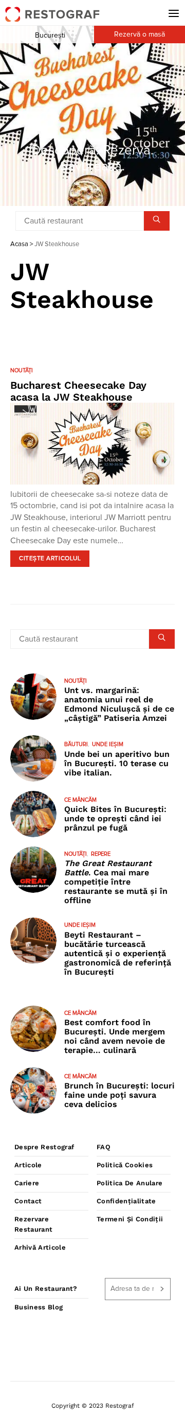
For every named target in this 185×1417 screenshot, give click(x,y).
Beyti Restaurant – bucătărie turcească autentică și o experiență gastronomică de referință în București (117, 953)
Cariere (26, 1183)
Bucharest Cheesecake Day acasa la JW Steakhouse (78, 391)
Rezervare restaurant (33, 1224)
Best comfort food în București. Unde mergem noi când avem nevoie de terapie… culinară (114, 1036)
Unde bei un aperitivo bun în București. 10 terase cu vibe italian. (117, 763)
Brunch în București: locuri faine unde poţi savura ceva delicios (119, 1095)
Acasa (19, 244)
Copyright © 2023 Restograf (92, 1406)
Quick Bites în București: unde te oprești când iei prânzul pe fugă (115, 818)
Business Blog (38, 1307)
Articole (28, 1165)
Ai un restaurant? (46, 1288)
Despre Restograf (44, 1147)
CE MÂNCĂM (80, 800)
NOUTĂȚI (21, 370)
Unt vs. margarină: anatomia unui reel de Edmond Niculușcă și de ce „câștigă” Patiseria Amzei (119, 704)
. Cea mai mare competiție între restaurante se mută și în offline (116, 881)
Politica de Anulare (129, 1183)
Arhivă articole (40, 1247)
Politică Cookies (125, 1165)
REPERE (100, 854)
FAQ (103, 1147)
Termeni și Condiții (130, 1219)
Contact (28, 1201)
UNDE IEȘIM (107, 744)
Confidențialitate (126, 1201)
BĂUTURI (76, 744)
